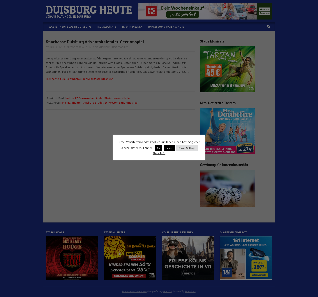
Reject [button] (169, 148)
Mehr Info (159, 153)
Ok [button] (158, 148)
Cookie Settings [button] (187, 148)
